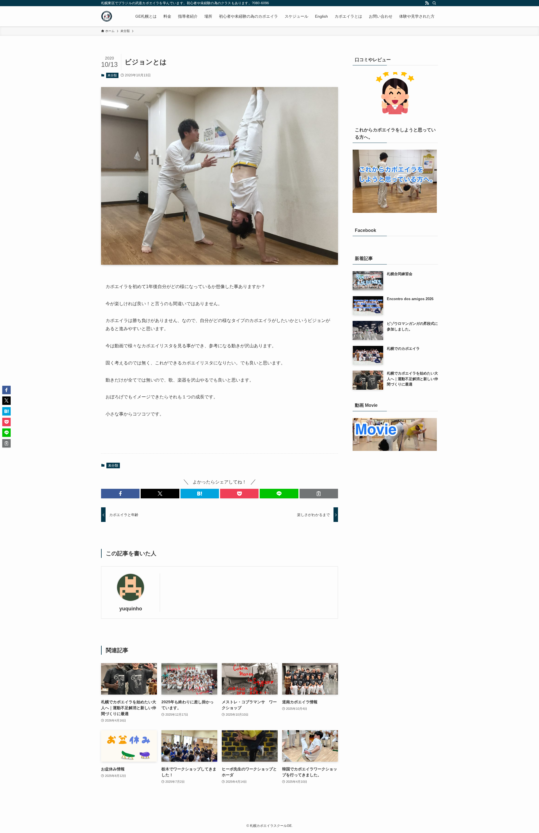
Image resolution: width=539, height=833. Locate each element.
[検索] (434, 3)
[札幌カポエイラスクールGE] (106, 16)
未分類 (112, 75)
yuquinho (130, 608)
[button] (120, 493)
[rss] (427, 3)
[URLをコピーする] (319, 493)
